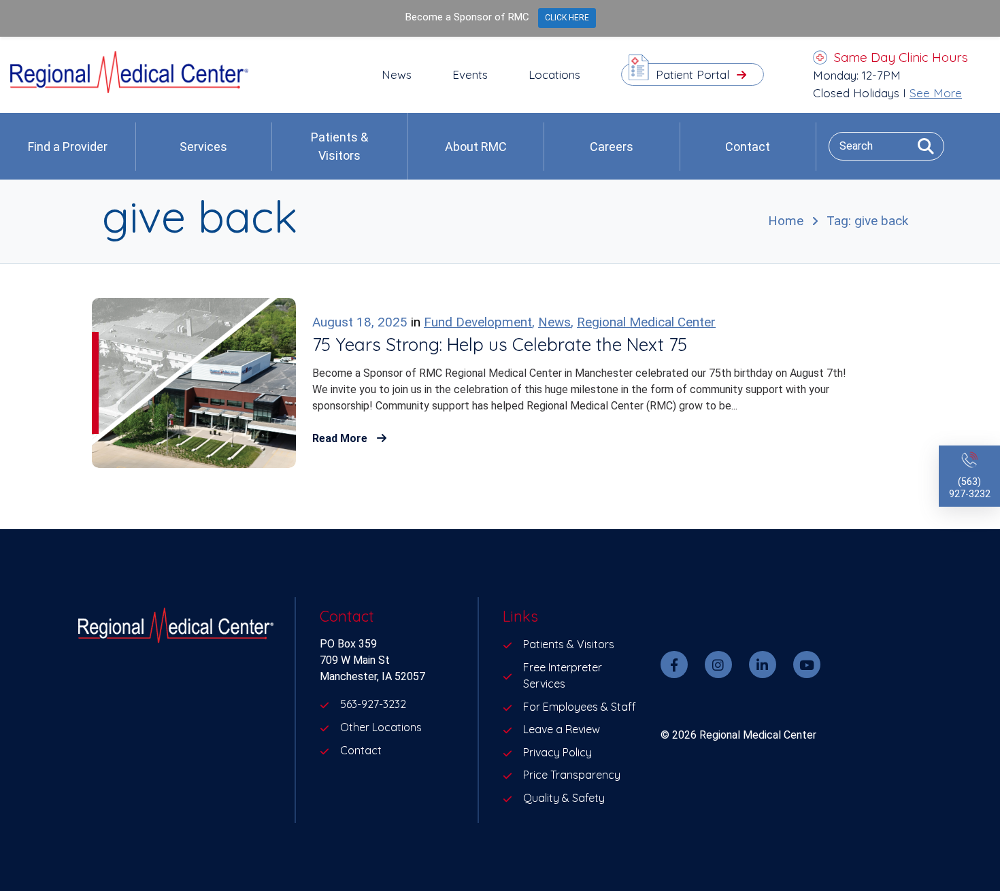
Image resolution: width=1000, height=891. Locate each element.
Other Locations (381, 727)
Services (203, 146)
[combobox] (886, 146)
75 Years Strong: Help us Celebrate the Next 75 (499, 344)
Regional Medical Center (646, 322)
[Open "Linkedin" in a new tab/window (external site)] (762, 664)
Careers (611, 146)
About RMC (476, 146)
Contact (747, 146)
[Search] (920, 146)
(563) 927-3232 (969, 488)
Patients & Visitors (339, 146)
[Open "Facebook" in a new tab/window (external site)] (674, 664)
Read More (341, 438)
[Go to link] (129, 89)
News (554, 322)
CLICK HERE (567, 17)
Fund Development (478, 322)
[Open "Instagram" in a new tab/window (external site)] (718, 664)
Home (785, 221)
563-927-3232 (373, 704)
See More (936, 93)
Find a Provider (67, 146)
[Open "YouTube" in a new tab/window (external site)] (806, 664)
